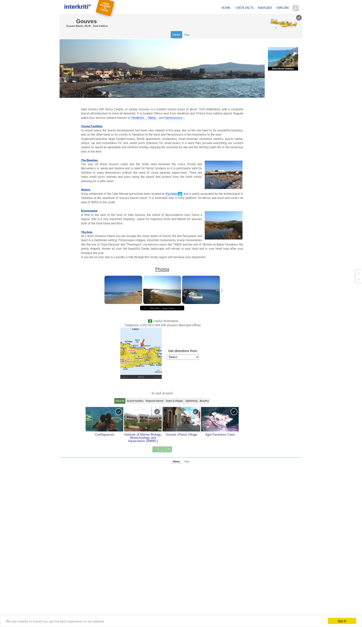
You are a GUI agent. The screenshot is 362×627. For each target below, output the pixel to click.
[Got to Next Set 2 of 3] (223, 290)
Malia (152, 118)
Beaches (204, 401)
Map (186, 34)
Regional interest (154, 401)
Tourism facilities (135, 401)
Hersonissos (173, 118)
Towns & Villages (174, 401)
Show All (119, 401)
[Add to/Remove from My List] (118, 411)
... (162, 449)
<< (145, 308)
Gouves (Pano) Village (181, 434)
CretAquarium (104, 434)
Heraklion (137, 118)
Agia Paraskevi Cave (220, 434)
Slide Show (155, 308)
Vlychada (171, 194)
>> (179, 308)
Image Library (168, 308)
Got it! (342, 621)
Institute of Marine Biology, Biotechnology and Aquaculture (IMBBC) (143, 438)
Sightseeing (191, 401)
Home (176, 34)
